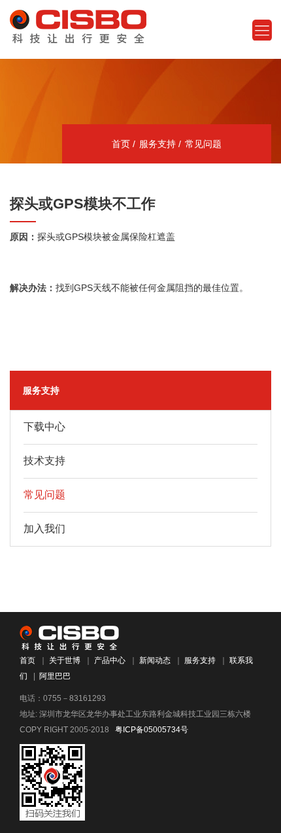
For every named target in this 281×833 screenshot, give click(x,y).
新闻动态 (155, 660)
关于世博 (64, 660)
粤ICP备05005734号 (151, 729)
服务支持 (157, 144)
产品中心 (109, 660)
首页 (121, 144)
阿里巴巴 (55, 676)
